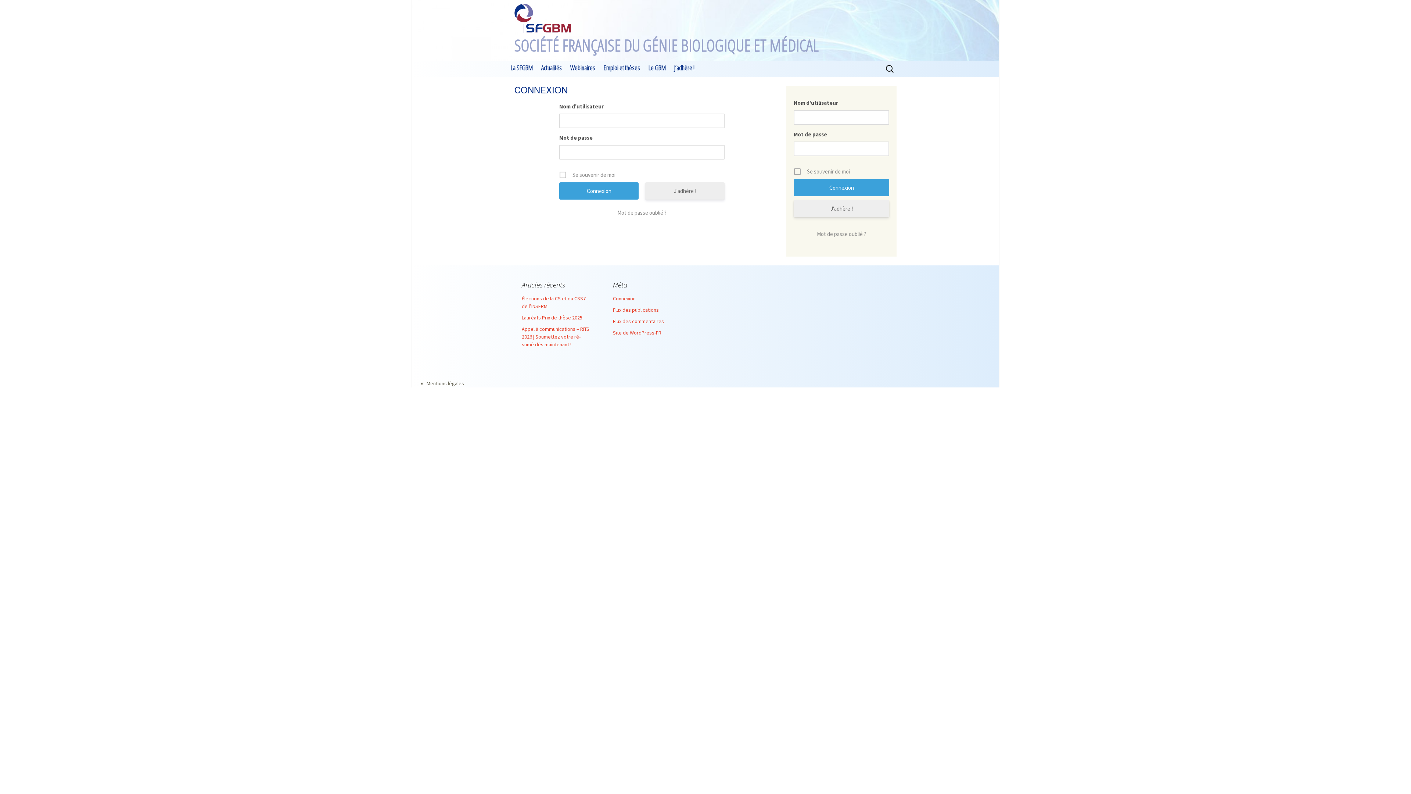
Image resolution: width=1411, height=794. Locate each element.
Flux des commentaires (638, 321)
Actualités (551, 67)
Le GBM (657, 67)
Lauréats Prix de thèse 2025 (552, 317)
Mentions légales (445, 383)
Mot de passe (576, 137)
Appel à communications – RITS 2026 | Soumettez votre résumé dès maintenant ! (555, 337)
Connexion (624, 298)
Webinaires (582, 67)
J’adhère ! (684, 67)
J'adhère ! (685, 190)
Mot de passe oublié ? (642, 212)
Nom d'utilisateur (581, 106)
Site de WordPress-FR (637, 332)
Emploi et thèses (622, 67)
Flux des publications (636, 310)
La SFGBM (522, 67)
